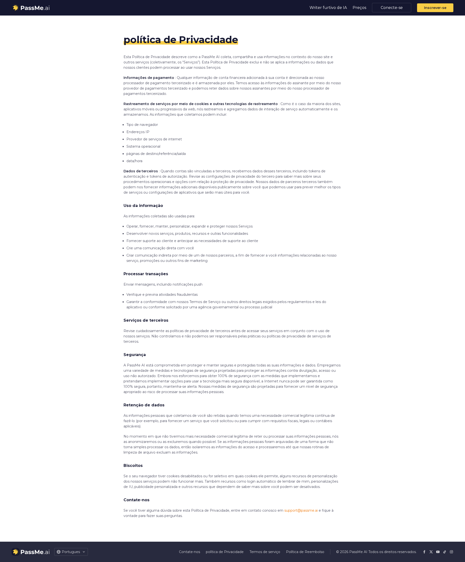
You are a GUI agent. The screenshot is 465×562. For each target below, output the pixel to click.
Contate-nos (189, 552)
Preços (359, 7)
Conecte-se (392, 7)
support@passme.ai (301, 510)
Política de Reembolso (305, 552)
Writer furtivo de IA (328, 7)
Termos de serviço (264, 552)
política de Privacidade (225, 552)
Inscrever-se (435, 8)
